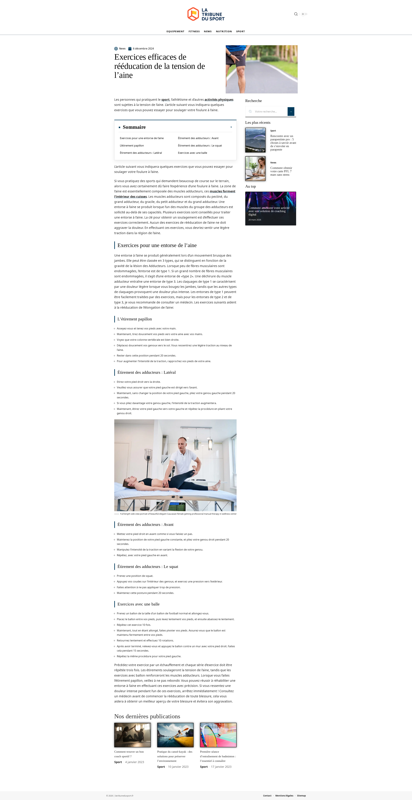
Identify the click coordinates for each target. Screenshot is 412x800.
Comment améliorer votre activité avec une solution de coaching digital (269, 211)
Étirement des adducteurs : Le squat (200, 145)
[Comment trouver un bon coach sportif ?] (132, 735)
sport (165, 100)
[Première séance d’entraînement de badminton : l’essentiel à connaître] (218, 735)
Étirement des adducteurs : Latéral (141, 153)
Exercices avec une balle (192, 153)
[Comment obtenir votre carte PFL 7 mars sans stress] (255, 168)
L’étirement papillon (132, 145)
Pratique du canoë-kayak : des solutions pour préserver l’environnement (174, 756)
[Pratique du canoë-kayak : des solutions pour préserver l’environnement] (175, 735)
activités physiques (219, 100)
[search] (296, 14)
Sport (118, 762)
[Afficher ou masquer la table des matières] (189, 127)
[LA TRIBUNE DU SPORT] (206, 14)
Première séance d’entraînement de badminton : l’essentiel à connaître (218, 756)
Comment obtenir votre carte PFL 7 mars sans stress (281, 171)
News (273, 162)
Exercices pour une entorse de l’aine (142, 138)
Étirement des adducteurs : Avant (198, 138)
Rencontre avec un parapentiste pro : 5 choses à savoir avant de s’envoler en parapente (283, 142)
